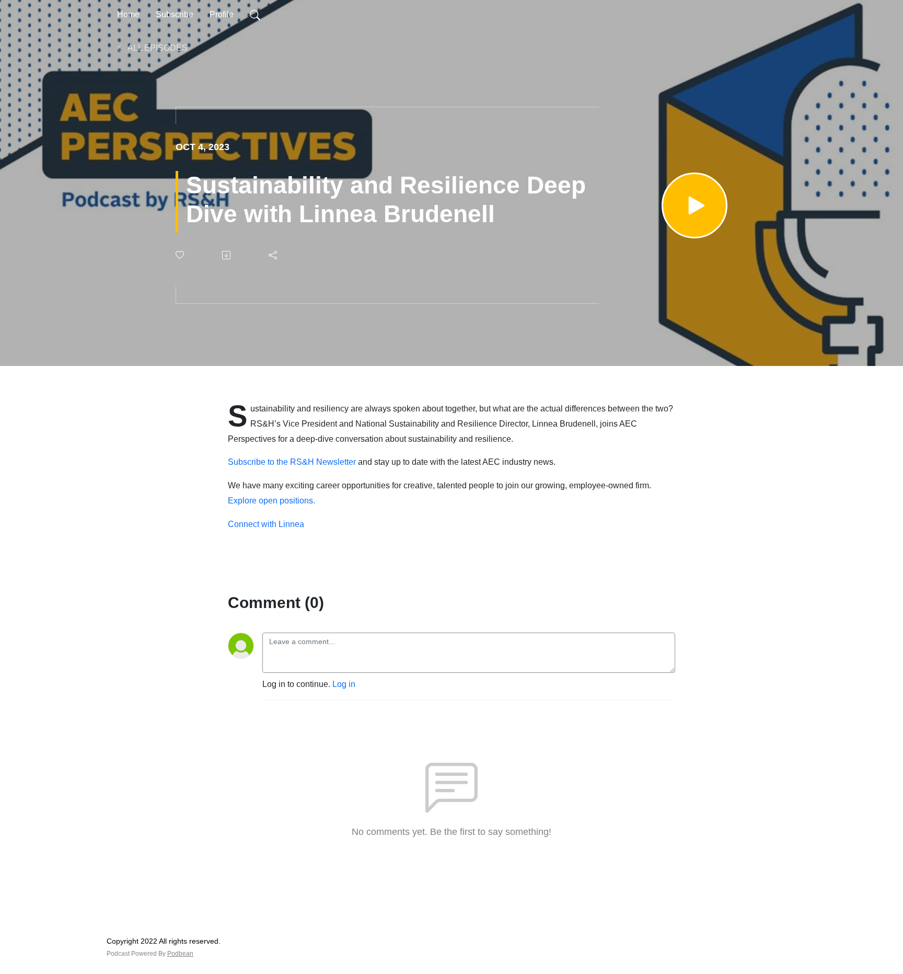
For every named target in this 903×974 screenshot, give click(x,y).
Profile (222, 14)
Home (128, 14)
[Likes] (181, 254)
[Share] (274, 255)
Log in (343, 684)
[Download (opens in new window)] (227, 255)
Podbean (180, 953)
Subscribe (174, 14)
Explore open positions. (271, 500)
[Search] (255, 14)
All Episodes (157, 47)
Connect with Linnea (266, 524)
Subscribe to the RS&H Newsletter (292, 461)
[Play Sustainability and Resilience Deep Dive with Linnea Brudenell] (694, 205)
